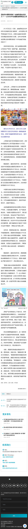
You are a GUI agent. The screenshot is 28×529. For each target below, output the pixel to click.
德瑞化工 (9, 393)
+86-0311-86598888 (8, 462)
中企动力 (8, 526)
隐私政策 (20, 526)
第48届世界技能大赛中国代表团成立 (13, 427)
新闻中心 (7, 6)
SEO (16, 526)
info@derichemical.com (9, 468)
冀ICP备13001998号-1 (7, 523)
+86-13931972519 (7, 457)
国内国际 (13, 6)
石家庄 (12, 526)
